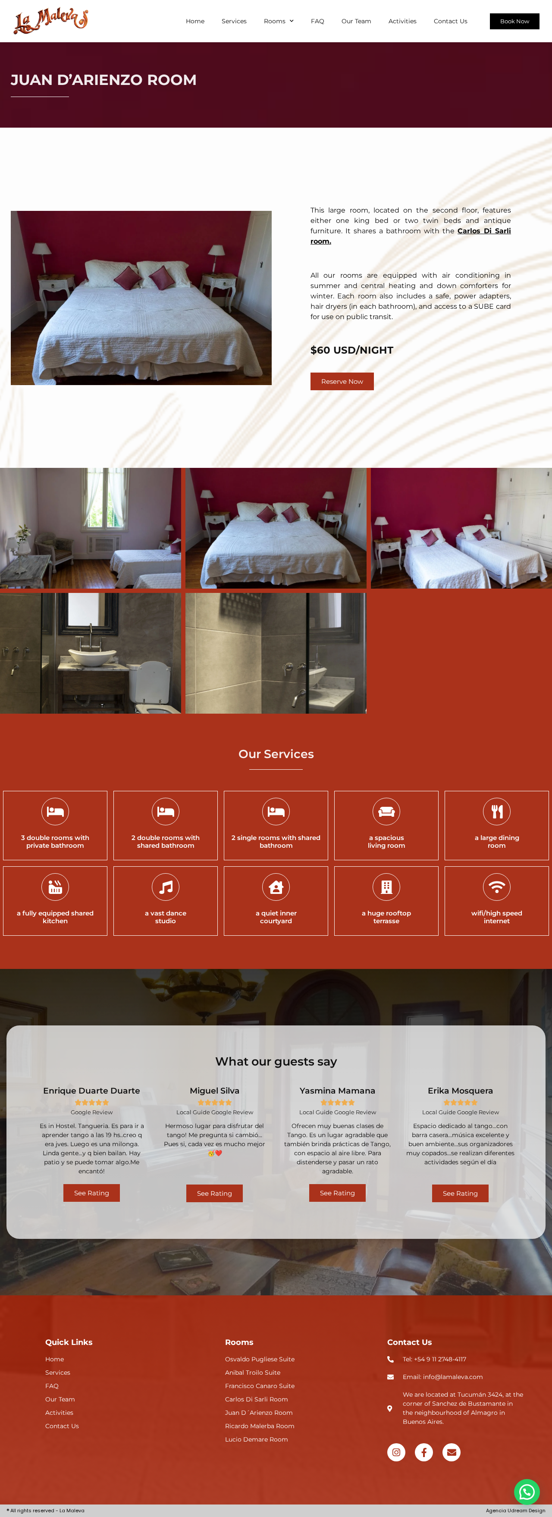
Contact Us (450, 21)
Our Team (356, 21)
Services (234, 21)
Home (195, 21)
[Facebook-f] (424, 1452)
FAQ (317, 21)
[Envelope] (451, 1452)
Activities (403, 21)
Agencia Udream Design (516, 1510)
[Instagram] (396, 1452)
